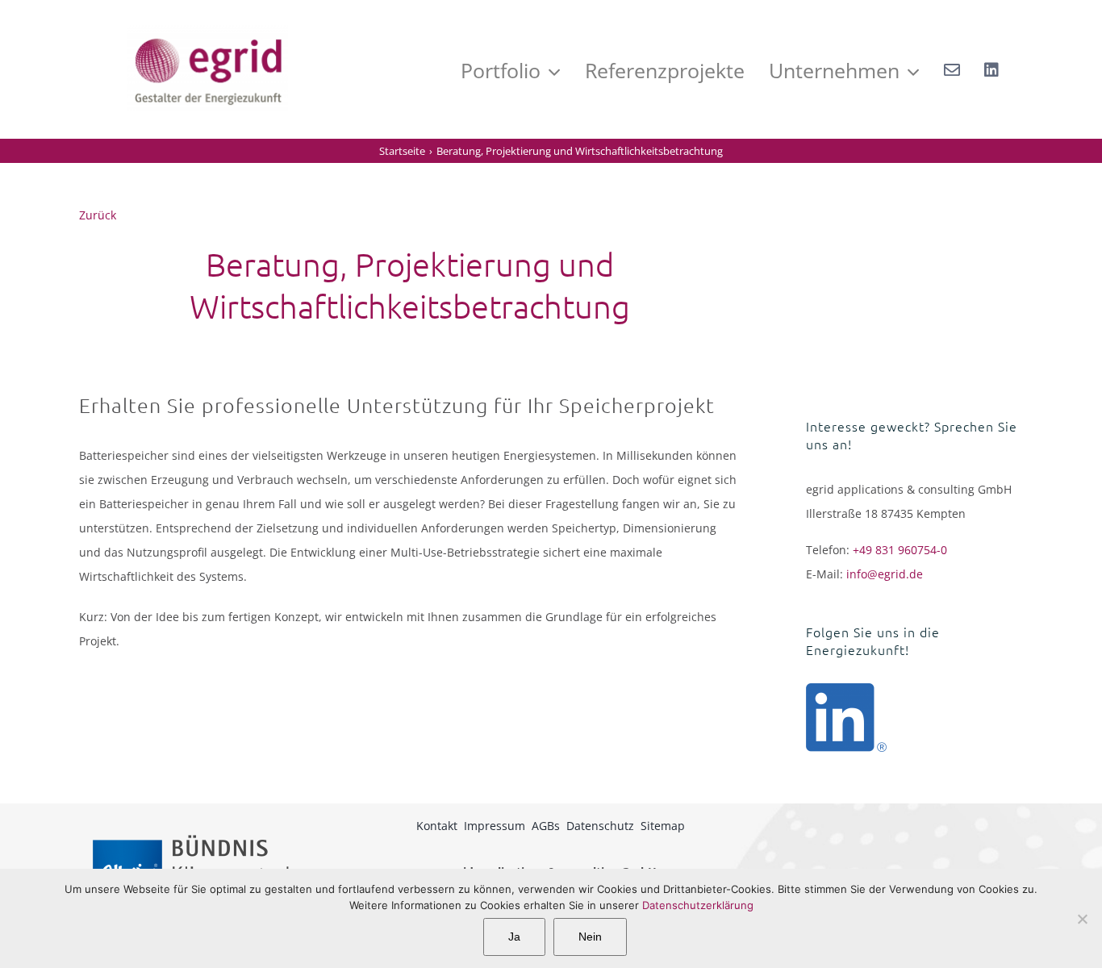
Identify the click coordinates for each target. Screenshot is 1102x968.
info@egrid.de (884, 574)
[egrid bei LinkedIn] (991, 69)
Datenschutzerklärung (697, 905)
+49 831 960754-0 (900, 549)
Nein (590, 936)
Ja (514, 936)
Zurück (97, 215)
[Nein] (1082, 919)
